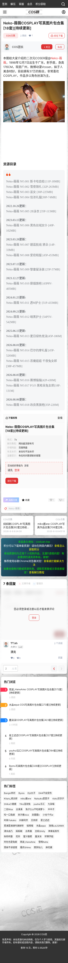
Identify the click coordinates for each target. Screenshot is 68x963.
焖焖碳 (19, 831)
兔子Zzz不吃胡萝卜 (35, 809)
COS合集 (10, 35)
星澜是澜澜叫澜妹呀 (14, 825)
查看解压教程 (36, 572)
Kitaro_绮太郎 (10, 798)
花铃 (18, 836)
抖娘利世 (23, 820)
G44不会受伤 (45, 793)
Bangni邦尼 (9, 793)
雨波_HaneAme (27, 842)
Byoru (21, 793)
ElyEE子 (31, 793)
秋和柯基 (8, 836)
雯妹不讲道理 (10, 847)
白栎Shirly (40, 831)
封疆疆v (36, 814)
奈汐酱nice (23, 814)
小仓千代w (48, 814)
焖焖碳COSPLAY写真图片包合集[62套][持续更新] (16, 527)
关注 (48, 47)
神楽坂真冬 (53, 831)
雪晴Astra (43, 842)
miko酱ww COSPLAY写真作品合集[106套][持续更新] (51, 527)
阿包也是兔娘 (10, 842)
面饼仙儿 (38, 847)
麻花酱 (49, 847)
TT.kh (14, 643)
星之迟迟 (45, 820)
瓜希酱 (28, 831)
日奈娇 (34, 820)
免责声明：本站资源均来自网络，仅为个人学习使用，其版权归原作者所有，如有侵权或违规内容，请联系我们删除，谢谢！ (33, 941)
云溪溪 (19, 809)
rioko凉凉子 (58, 798)
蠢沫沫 (38, 836)
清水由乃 (8, 831)
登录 (17, 470)
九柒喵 (51, 804)
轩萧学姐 (49, 836)
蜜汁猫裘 (27, 836)
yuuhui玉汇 (39, 804)
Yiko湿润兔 (24, 804)
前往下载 (58, 35)
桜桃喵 (30, 825)
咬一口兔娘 (9, 814)
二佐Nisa (8, 809)
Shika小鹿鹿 (10, 804)
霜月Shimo (25, 847)
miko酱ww (25, 798)
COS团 (43, 934)
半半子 (51, 809)
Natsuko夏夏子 (41, 798)
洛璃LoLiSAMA (56, 825)
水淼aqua (41, 825)
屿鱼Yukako (10, 820)
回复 (60, 657)
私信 (60, 47)
